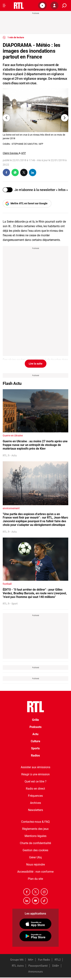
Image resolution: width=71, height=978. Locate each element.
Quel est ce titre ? (35, 781)
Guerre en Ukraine (13, 435)
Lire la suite (35, 363)
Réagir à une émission (35, 774)
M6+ (30, 959)
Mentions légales (35, 836)
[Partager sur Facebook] (6, 172)
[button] (42, 5)
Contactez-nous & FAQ (35, 821)
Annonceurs (35, 971)
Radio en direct (35, 788)
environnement (11, 508)
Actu (35, 734)
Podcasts (35, 727)
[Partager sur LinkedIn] (32, 172)
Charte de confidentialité (35, 843)
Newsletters (35, 810)
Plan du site (35, 879)
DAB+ (55, 965)
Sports (35, 748)
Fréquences (35, 795)
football (7, 584)
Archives (35, 803)
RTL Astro (18, 965)
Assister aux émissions (35, 767)
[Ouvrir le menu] (4, 5)
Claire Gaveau (11, 153)
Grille (35, 720)
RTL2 (58, 959)
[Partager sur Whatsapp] (15, 172)
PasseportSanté (38, 965)
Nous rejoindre (35, 864)
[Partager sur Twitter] (23, 172)
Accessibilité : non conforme (35, 871)
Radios (35, 755)
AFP (23, 153)
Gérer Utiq (35, 857)
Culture (35, 741)
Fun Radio (44, 959)
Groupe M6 (16, 959)
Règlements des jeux (35, 829)
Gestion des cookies (35, 850)
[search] (64, 5)
